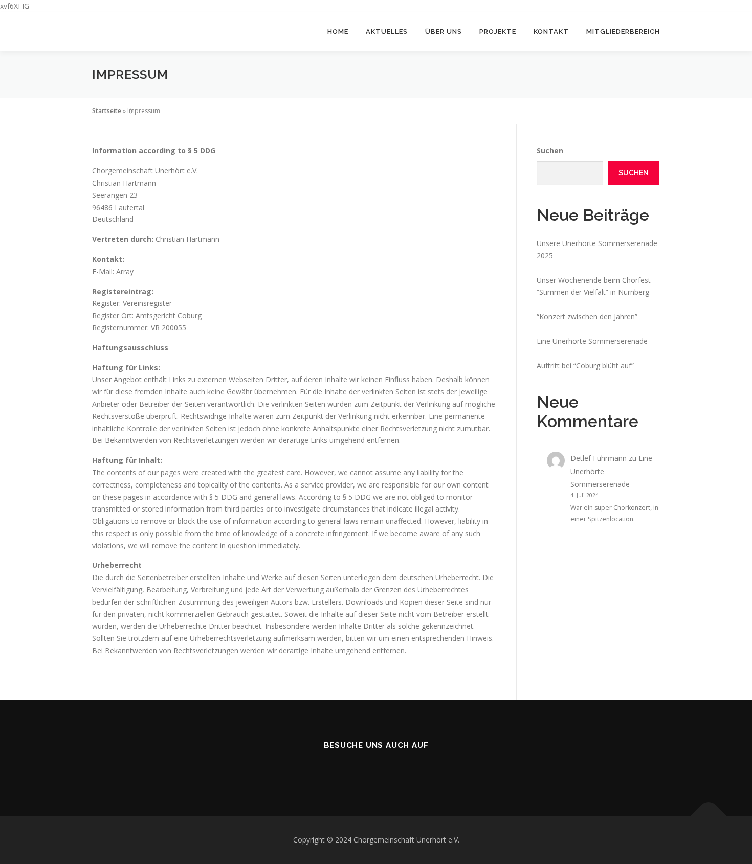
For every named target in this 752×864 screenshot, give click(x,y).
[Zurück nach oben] (709, 816)
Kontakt (551, 31)
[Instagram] (390, 767)
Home (337, 31)
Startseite (106, 110)
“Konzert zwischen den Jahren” (587, 316)
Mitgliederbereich (623, 31)
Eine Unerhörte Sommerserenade (592, 341)
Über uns (443, 31)
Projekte (497, 31)
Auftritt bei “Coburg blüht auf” (585, 365)
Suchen (550, 151)
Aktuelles (387, 31)
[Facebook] (361, 767)
